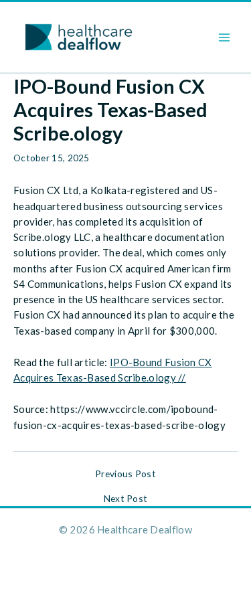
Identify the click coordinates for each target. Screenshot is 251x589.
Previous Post (125, 474)
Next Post (126, 498)
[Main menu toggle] (224, 37)
